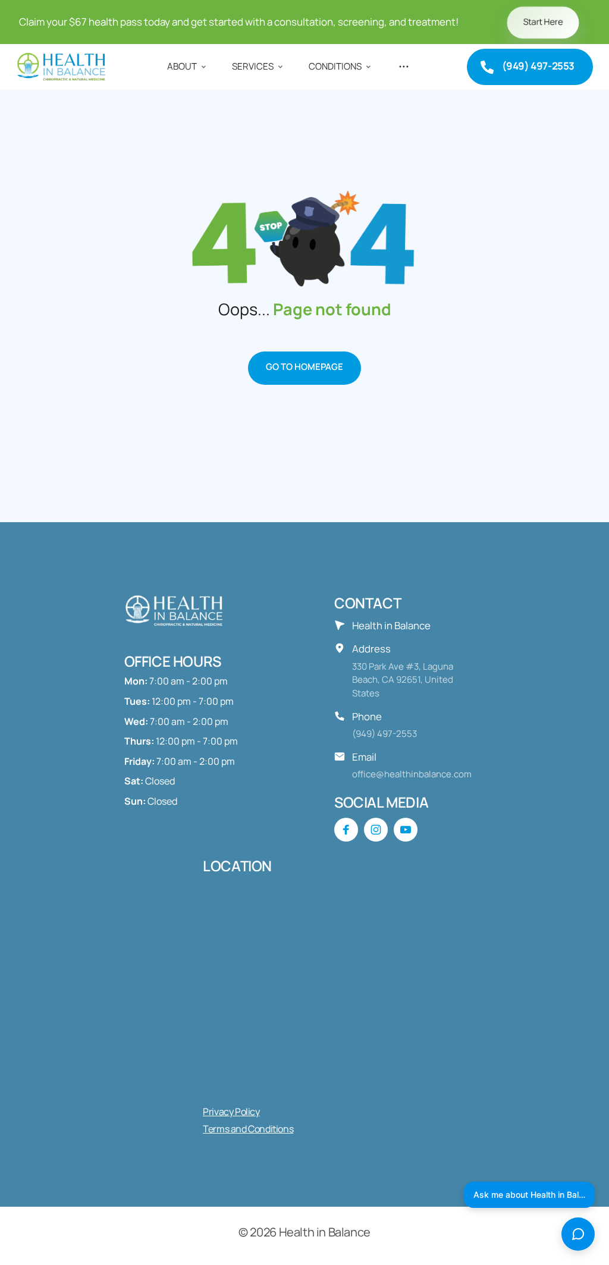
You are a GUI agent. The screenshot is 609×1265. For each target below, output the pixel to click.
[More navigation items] (404, 67)
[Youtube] (405, 830)
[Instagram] (376, 830)
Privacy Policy (231, 1111)
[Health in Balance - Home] (63, 67)
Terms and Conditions (248, 1128)
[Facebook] (346, 830)
